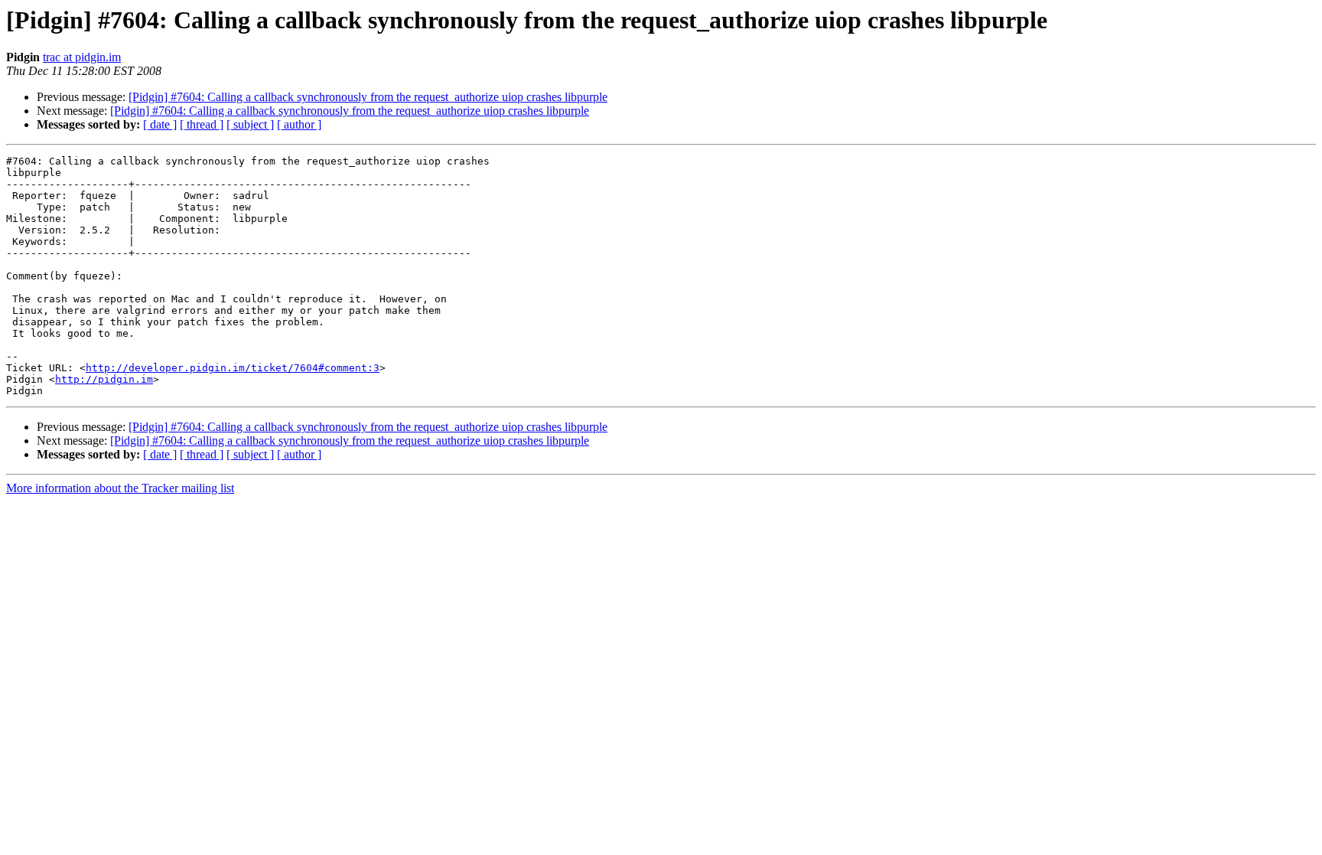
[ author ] (299, 124)
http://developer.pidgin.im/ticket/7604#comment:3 (232, 368)
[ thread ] (201, 124)
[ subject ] (250, 124)
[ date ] (160, 124)
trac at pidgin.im (82, 57)
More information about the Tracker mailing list (120, 487)
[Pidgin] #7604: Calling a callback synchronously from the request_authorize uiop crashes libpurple (368, 96)
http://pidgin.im (104, 379)
